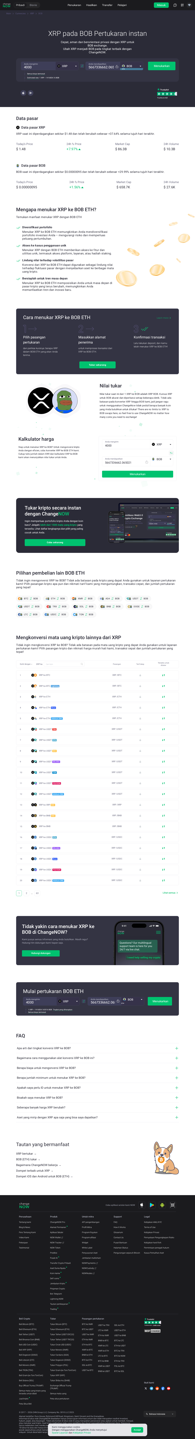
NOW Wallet (55, 1237)
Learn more (162, 318)
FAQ (115, 1222)
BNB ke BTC (103, 1340)
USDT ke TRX (103, 1325)
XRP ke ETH (44, 697)
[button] (67, 66)
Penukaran (74, 5)
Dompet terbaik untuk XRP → (34, 1170)
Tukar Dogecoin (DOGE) (60, 1360)
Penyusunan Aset (90, 1253)
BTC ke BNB (103, 1361)
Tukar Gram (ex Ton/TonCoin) (63, 1370)
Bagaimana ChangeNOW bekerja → (38, 1165)
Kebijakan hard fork (152, 1242)
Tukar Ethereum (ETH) (60, 1329)
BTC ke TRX (119, 1351)
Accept (137, 1429)
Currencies (20, 13)
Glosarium (118, 1232)
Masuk (161, 5)
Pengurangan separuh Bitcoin (127, 1253)
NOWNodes (87, 1273)
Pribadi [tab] (20, 5)
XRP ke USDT (47, 729)
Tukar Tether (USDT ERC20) (62, 1334)
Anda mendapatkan (97, 64)
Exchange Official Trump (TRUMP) (60, 1387)
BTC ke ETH (87, 1360)
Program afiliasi (89, 1237)
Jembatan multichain (91, 1258)
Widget (85, 1242)
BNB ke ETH (87, 1355)
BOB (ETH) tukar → (28, 1159)
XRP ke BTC (44, 675)
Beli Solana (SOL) (26, 1380)
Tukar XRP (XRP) (57, 1375)
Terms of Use (149, 1227)
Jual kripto (23, 1398)
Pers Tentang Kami (27, 1232)
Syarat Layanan (60, 1432)
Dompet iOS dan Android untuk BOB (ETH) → (44, 1176)
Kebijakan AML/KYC (153, 1222)
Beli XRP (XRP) (25, 1350)
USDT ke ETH (120, 1330)
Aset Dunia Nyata (58, 1268)
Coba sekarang (55, 542)
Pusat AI (54, 1258)
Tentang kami (25, 1222)
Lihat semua (169, 892)
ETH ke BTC (87, 1344)
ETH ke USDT (120, 1345)
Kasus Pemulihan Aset (154, 1253)
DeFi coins (54, 1278)
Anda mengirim (31, 64)
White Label (87, 1248)
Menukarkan (162, 66)
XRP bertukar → (26, 1153)
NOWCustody (88, 1268)
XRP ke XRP (47, 805)
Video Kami (24, 1237)
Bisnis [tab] (33, 5)
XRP (32, 13)
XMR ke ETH (103, 1351)
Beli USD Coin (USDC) (28, 1344)
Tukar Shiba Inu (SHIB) (60, 1380)
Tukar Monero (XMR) (59, 1350)
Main (8, 13)
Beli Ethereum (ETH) (28, 1329)
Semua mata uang (58, 1393)
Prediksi (53, 1253)
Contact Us (118, 1237)
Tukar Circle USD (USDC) (60, 1344)
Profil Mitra (87, 1227)
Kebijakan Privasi (151, 1232)
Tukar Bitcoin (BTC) (58, 1324)
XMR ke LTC (103, 1345)
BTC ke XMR (87, 1324)
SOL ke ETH (119, 1325)
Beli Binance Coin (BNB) (29, 1339)
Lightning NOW (56, 1299)
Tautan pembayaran (59, 1304)
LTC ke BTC (103, 1356)
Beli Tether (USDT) (27, 1334)
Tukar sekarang (97, 365)
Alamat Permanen (58, 1227)
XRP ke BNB (47, 815)
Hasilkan (91, 5)
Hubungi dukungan (41, 953)
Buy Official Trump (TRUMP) (31, 1385)
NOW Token (55, 1248)
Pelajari (122, 5)
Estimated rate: (33, 78)
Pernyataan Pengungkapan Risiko (159, 1237)
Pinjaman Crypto (57, 1288)
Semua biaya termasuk (36, 74)
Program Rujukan (90, 1232)
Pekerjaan (23, 1242)
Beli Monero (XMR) (27, 1365)
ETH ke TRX (119, 1361)
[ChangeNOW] (7, 5)
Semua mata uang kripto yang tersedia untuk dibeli (32, 1392)
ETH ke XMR (87, 1339)
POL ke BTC (119, 1366)
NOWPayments (89, 1263)
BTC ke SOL (119, 1371)
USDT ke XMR (88, 1334)
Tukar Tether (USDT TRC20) (62, 1339)
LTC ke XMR (103, 1330)
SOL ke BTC (87, 1365)
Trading (53, 1309)
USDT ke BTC (87, 1370)
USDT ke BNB (120, 1335)
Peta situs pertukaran (59, 1398)
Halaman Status (121, 1248)
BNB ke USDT (104, 1371)
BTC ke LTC (119, 1340)
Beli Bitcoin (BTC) (26, 1324)
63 (37, 893)
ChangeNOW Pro (57, 1222)
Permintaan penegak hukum (156, 1248)
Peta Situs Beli (25, 1404)
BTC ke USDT (87, 1329)
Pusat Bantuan (120, 1242)
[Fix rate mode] (116, 66)
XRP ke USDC (47, 837)
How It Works (120, 1227)
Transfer (107, 5)
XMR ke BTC (87, 1350)
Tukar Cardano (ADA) (59, 1355)
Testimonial (24, 1248)
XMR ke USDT (104, 1366)
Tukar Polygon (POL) (59, 1365)
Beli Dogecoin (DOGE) (28, 1355)
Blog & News (24, 1227)
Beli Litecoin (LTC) (26, 1360)
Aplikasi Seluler (56, 1232)
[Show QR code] (172, 1205)
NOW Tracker (56, 1242)
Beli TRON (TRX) (26, 1370)
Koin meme (55, 1273)
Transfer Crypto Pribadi (60, 1263)
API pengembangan (90, 1222)
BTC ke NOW (119, 1356)
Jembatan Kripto (57, 1283)
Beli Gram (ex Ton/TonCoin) (31, 1375)
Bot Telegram (56, 1294)
